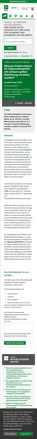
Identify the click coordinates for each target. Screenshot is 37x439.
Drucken (28, 103)
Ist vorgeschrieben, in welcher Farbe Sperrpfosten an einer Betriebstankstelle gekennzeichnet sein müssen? (19, 384)
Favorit (20, 103)
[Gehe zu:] (4, 16)
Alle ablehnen (10, 434)
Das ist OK (26, 434)
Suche (10, 48)
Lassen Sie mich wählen (12, 429)
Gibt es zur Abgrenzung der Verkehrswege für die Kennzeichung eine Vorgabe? (19, 405)
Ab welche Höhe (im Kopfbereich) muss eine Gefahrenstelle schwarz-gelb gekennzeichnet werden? (18, 398)
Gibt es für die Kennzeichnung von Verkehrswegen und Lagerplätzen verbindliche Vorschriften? (18, 392)
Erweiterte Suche (12, 56)
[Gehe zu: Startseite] (14, 8)
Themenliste (25, 56)
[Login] (32, 16)
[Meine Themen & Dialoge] (26, 16)
